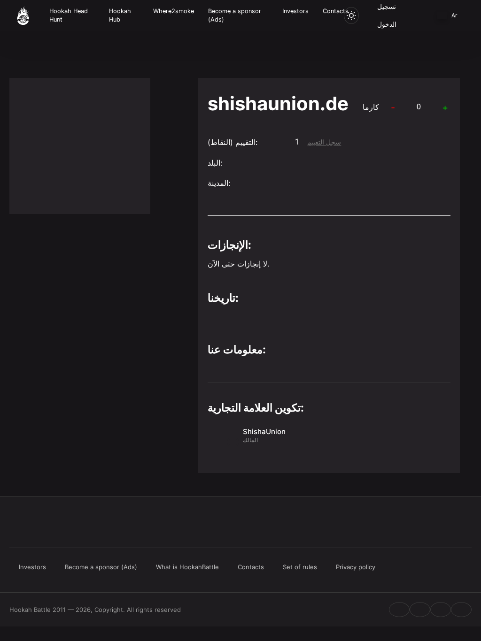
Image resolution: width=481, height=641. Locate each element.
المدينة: (219, 183)
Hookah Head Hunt (68, 15)
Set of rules (300, 567)
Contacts (336, 11)
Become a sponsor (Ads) (234, 15)
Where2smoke (173, 11)
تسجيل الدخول (386, 15)
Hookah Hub (120, 15)
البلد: (215, 163)
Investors (295, 11)
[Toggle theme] (351, 15)
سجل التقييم (324, 142)
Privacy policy (355, 567)
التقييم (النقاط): (232, 142)
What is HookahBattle (187, 567)
